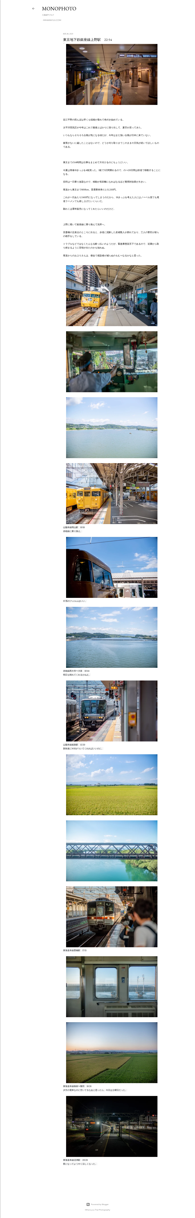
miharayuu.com (52, 20)
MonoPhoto (59, 8)
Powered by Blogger (100, 1204)
